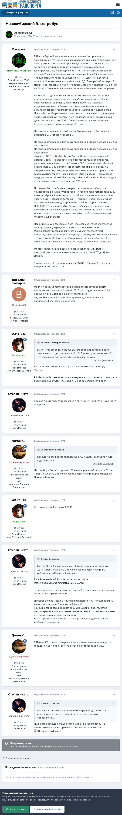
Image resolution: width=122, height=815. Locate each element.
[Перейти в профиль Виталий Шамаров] (19, 294)
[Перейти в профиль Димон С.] (19, 452)
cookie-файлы (26, 796)
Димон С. (18, 441)
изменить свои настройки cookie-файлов (23, 799)
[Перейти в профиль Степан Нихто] (19, 405)
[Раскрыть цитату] (38, 342)
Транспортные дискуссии (47, 36)
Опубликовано (49, 49)
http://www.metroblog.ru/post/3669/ (53, 507)
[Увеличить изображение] (47, 731)
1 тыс (20, 77)
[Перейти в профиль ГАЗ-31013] (19, 345)
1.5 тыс (20, 421)
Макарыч (27, 32)
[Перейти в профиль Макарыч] (9, 34)
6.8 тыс (20, 361)
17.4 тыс (20, 468)
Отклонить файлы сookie (47, 809)
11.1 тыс (20, 311)
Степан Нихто (18, 394)
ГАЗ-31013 (18, 333)
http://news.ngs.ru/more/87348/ (68, 263)
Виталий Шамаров (18, 281)
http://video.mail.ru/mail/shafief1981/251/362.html (59, 582)
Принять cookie (17, 809)
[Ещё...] (114, 49)
